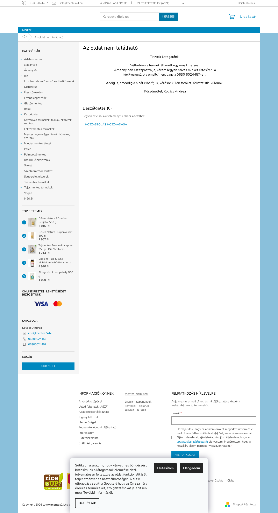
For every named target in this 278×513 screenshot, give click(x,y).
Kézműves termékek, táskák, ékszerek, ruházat (48, 121)
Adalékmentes (33, 59)
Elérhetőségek (88, 422)
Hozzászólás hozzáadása (106, 124)
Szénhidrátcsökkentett (38, 171)
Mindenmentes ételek (37, 143)
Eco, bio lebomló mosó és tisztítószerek (49, 81)
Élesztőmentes (33, 92)
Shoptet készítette (244, 504)
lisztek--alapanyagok (138, 402)
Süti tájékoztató (89, 438)
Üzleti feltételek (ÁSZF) (152, 3)
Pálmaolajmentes (35, 155)
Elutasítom (165, 468)
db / (48, 366)
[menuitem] (27, 30)
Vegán (28, 193)
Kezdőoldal (31, 114)
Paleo (27, 149)
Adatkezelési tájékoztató (94, 412)
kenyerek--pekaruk (137, 406)
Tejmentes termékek (37, 182)
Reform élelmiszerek (37, 160)
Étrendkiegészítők (35, 98)
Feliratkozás (185, 455)
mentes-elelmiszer (136, 394)
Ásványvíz (30, 70)
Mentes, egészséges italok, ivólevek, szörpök (47, 136)
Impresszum (86, 433)
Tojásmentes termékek (38, 187)
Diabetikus (30, 87)
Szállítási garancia (90, 443)
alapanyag (30, 65)
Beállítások (87, 503)
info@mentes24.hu (40, 333)
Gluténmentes (33, 103)
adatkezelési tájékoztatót (192, 442)
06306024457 (37, 339)
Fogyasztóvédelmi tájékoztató (97, 427)
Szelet (28, 165)
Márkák (28, 199)
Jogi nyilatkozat (88, 417)
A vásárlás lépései (113, 3)
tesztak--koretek (135, 410)
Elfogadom (191, 468)
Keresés (168, 17)
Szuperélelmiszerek (36, 177)
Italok (27, 109)
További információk (98, 492)
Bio (26, 76)
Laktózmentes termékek (39, 129)
